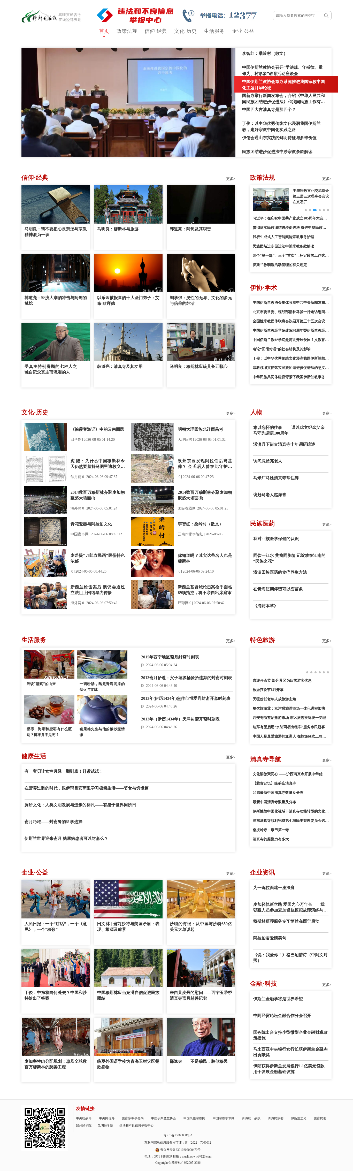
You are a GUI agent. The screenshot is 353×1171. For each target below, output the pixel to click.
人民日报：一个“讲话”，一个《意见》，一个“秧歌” (56, 927)
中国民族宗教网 (194, 1118)
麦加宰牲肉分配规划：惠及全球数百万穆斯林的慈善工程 (56, 1064)
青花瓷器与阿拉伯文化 (91, 524)
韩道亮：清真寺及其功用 (120, 366)
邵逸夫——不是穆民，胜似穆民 (199, 1061)
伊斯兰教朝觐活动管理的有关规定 (280, 265)
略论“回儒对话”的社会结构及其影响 (282, 349)
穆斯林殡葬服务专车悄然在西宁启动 (286, 921)
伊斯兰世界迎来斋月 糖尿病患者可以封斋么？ (66, 838)
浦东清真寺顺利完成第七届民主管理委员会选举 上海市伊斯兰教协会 (291, 821)
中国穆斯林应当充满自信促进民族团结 (128, 995)
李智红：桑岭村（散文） (265, 53)
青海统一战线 (251, 1118)
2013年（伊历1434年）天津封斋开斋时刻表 (180, 719)
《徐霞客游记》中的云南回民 (97, 429)
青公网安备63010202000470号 (180, 1150)
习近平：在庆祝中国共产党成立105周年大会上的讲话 (291, 218)
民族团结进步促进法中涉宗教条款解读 (277, 151)
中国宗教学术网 (223, 1118)
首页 (104, 31)
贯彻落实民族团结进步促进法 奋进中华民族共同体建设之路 (291, 228)
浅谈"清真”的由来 (41, 684)
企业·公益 (243, 31)
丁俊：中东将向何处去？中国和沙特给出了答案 (56, 995)
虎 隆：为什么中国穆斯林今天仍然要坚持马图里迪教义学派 (98, 464)
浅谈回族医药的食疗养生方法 (280, 572)
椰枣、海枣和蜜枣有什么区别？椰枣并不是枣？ (49, 732)
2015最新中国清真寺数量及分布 (278, 793)
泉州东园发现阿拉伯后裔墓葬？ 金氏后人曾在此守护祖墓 (205, 464)
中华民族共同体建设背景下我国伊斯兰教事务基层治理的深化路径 (291, 377)
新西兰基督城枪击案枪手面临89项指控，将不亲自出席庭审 (205, 590)
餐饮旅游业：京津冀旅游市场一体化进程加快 (289, 708)
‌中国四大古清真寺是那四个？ (269, 109)
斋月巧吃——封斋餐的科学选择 (53, 821)
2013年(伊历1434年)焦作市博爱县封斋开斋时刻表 (186, 698)
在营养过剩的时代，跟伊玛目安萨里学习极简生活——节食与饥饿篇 (87, 788)
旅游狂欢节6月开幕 (268, 690)
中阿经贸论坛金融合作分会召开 (282, 1015)
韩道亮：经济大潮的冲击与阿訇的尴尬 (56, 300)
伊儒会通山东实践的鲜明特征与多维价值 (279, 137)
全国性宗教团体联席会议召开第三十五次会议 (289, 321)
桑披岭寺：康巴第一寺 (271, 830)
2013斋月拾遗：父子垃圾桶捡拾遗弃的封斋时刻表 (186, 677)
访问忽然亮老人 (267, 461)
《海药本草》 (265, 606)
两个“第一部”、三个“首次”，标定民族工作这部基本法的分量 (291, 255)
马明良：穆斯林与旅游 (118, 229)
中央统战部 (83, 1118)
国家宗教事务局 (133, 1118)
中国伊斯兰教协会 (163, 1118)
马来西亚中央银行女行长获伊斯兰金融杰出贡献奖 (290, 1052)
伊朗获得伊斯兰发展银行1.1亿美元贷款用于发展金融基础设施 (289, 1069)
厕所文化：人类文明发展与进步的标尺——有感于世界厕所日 (80, 805)
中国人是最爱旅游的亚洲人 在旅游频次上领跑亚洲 (291, 736)
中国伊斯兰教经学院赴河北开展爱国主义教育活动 (291, 340)
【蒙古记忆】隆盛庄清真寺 (274, 783)
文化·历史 (185, 31)
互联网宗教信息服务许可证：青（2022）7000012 (177, 1142)
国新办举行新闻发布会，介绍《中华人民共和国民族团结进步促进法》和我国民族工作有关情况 (283, 101)
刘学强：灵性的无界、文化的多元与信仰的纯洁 (201, 300)
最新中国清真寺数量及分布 (274, 802)
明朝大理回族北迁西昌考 (200, 429)
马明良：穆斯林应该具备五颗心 (199, 366)
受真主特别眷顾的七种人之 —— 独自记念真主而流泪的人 (56, 369)
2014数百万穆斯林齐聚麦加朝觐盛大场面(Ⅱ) (205, 495)
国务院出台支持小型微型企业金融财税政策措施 (290, 1035)
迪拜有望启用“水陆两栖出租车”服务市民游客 (289, 727)
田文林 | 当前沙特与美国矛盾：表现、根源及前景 (128, 927)
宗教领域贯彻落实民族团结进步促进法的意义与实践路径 (291, 368)
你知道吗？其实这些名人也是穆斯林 (205, 558)
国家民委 (320, 1118)
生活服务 (214, 31)
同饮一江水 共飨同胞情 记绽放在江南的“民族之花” (289, 558)
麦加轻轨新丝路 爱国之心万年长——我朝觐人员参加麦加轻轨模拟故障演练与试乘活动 (290, 907)
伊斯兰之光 (298, 1118)
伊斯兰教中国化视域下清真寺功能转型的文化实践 (291, 811)
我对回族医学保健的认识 (276, 538)
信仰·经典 (155, 31)
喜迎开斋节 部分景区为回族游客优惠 (282, 680)
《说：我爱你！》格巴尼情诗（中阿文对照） (290, 958)
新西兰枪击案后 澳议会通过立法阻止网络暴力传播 (98, 590)
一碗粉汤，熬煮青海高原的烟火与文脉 (102, 686)
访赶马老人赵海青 (269, 494)
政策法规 (127, 31)
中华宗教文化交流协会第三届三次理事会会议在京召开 (311, 196)
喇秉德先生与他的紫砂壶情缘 (102, 732)
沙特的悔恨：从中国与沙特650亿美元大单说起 (201, 927)
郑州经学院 (83, 1125)
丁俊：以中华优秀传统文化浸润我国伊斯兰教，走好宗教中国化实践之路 (291, 358)
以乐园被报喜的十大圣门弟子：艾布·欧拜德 (128, 300)
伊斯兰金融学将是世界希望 (278, 999)
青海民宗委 (275, 1118)
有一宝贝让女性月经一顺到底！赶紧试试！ (64, 771)
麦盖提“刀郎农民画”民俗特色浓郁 (98, 558)
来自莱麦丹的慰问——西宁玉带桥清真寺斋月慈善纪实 (201, 995)
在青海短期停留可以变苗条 (278, 589)
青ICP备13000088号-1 (178, 1135)
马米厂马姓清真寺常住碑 (276, 478)
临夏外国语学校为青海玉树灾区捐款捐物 (128, 1064)
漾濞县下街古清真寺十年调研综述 (284, 444)
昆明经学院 (105, 1125)
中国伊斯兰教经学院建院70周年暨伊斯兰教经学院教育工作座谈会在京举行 (291, 330)
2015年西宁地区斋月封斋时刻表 (170, 657)
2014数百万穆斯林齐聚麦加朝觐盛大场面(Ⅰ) (98, 495)
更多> (230, 179)
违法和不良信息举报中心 (136, 1125)
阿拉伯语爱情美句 (269, 938)
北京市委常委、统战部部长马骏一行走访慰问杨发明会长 (291, 312)
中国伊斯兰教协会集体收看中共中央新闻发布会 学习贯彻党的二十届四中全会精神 (291, 303)
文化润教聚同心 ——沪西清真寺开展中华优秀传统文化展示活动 (291, 774)
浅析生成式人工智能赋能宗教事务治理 (283, 237)
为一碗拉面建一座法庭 (274, 887)
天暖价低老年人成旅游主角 (274, 699)
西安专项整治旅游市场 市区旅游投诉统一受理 (289, 718)
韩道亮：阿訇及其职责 (190, 229)
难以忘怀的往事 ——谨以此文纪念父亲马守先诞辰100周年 (289, 430)
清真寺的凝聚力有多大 (271, 839)
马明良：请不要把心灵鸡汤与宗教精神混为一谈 (56, 232)
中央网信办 (106, 1118)
